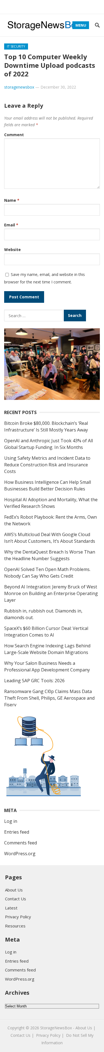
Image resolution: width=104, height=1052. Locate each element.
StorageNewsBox (56, 1027)
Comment (14, 134)
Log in (10, 821)
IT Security (16, 46)
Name (11, 200)
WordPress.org (19, 854)
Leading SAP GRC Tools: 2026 (34, 681)
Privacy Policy (18, 916)
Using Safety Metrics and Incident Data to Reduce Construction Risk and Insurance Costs (47, 464)
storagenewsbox (19, 87)
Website (12, 249)
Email (11, 225)
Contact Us (15, 898)
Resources (15, 926)
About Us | (85, 1027)
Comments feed (20, 843)
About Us (14, 890)
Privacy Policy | (50, 1035)
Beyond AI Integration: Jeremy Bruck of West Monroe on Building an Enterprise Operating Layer (51, 593)
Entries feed (16, 832)
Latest (11, 908)
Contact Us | (22, 1035)
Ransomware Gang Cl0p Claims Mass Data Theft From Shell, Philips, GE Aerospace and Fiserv (49, 698)
